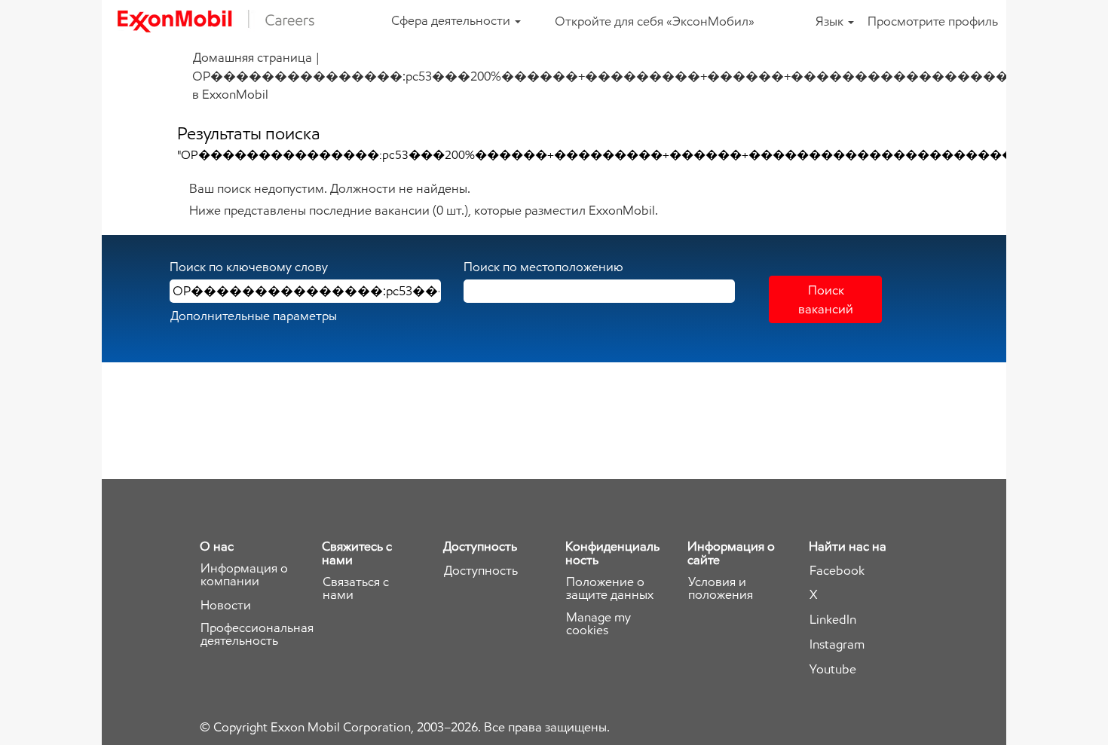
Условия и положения (720, 588)
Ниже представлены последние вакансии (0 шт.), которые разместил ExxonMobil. (423, 210)
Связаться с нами (356, 588)
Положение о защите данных (609, 588)
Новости (225, 605)
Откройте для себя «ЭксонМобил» (654, 21)
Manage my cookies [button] (598, 623)
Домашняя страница (252, 57)
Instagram (837, 644)
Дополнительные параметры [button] (253, 315)
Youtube (833, 669)
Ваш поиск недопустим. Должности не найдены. (329, 188)
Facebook (837, 570)
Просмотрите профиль (933, 21)
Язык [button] (831, 21)
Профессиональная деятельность (257, 634)
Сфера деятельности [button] (452, 20)
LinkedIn (833, 619)
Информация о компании (244, 574)
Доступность (481, 570)
